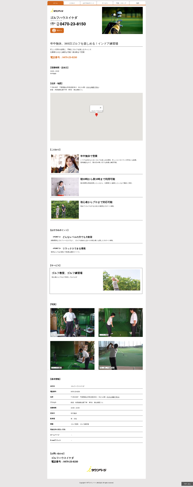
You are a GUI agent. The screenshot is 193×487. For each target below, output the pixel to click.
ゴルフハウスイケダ (63, 17)
